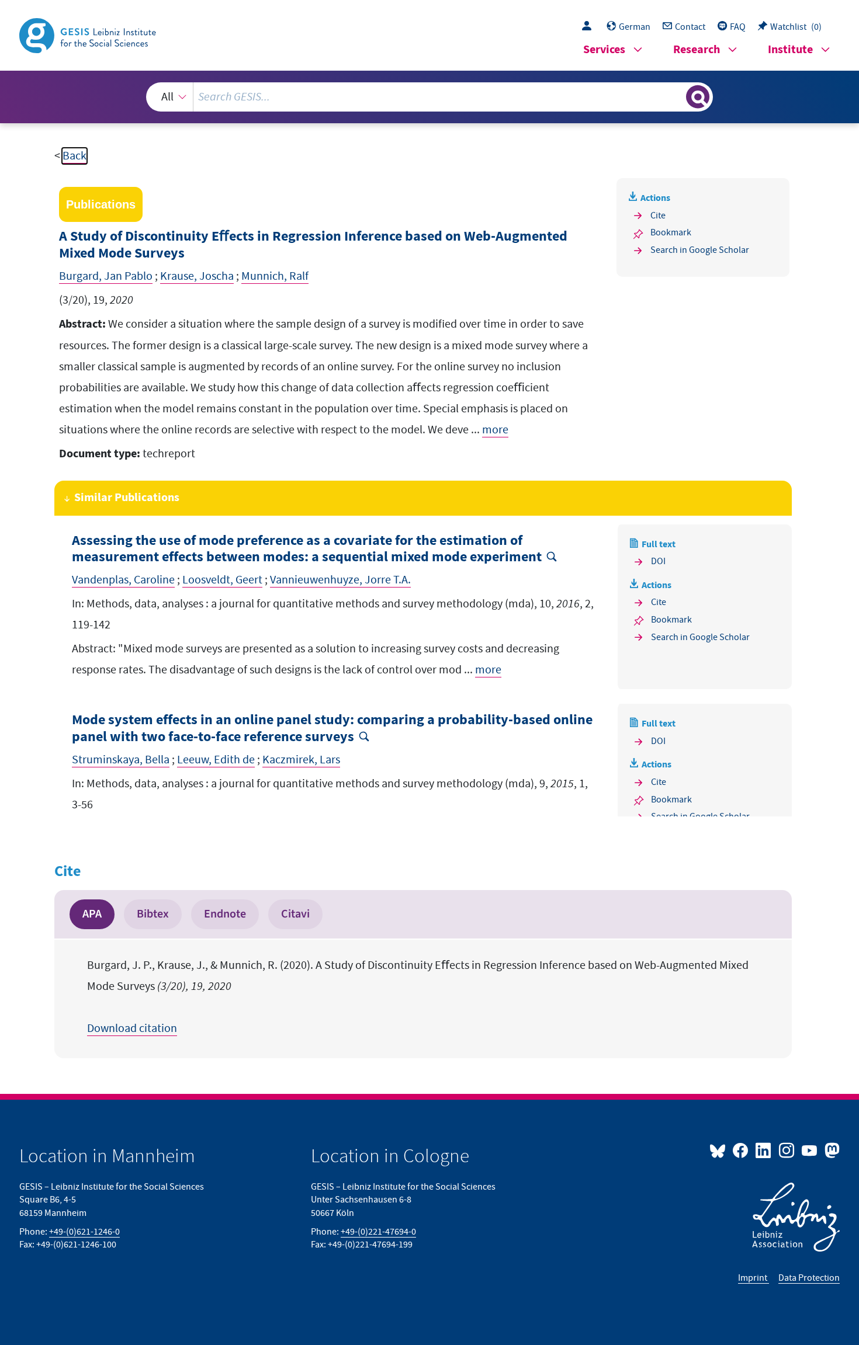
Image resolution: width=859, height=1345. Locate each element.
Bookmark (670, 232)
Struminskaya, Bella (120, 759)
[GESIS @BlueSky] (720, 1150)
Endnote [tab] (225, 914)
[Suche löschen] (676, 96)
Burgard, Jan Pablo (106, 276)
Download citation (132, 1028)
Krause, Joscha (197, 276)
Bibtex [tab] (153, 914)
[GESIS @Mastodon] (831, 1150)
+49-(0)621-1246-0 (84, 1232)
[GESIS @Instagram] (786, 1150)
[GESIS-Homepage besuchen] (88, 34)
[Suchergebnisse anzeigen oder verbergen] (698, 97)
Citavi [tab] (295, 914)
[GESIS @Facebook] (741, 1150)
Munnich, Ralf (275, 276)
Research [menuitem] (696, 50)
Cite (658, 215)
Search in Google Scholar (699, 250)
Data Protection (809, 1278)
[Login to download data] (589, 27)
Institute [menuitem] (790, 50)
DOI (658, 561)
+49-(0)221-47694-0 (378, 1232)
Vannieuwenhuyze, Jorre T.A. (340, 580)
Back (74, 156)
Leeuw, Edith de (216, 759)
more (495, 429)
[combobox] (429, 97)
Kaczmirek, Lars (301, 759)
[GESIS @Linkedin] (764, 1150)
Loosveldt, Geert (222, 580)
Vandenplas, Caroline (123, 580)
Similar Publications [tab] (126, 498)
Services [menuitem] (604, 50)
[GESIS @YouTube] (810, 1150)
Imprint (753, 1278)
